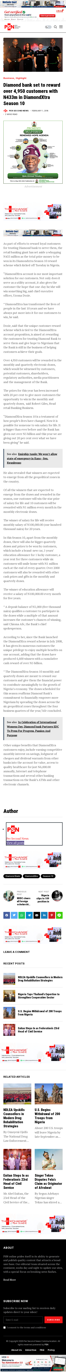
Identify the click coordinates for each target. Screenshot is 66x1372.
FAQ (42, 1350)
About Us (16, 1350)
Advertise (30, 1350)
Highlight (21, 78)
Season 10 (48, 876)
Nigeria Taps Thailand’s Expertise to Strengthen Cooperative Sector (39, 996)
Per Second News (19, 111)
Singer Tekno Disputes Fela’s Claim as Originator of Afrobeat (48, 1181)
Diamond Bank (13, 876)
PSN (46, 1344)
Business (8, 78)
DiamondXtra (31, 876)
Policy (51, 1350)
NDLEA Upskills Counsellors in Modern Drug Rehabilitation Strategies (40, 979)
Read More (9, 1279)
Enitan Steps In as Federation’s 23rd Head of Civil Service (38, 1030)
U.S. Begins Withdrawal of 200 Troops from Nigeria (40, 1013)
